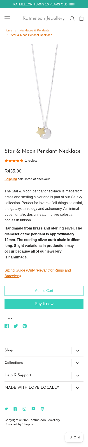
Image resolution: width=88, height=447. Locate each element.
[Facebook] (15, 408)
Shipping (11, 179)
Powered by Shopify (19, 424)
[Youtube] (33, 408)
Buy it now (44, 304)
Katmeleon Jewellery (45, 420)
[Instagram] (24, 408)
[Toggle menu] (7, 18)
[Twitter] (6, 408)
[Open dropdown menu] (77, 350)
